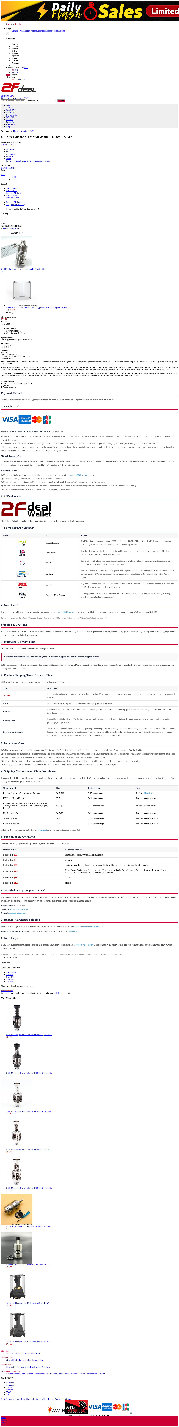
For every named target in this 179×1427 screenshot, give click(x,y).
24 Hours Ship (19, 1399)
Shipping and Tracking (15, 204)
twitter (9, 151)
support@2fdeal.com (78, 475)
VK (7, 1394)
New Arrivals (6, 1399)
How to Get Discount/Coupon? (92, 1374)
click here (59, 993)
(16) (2, 145)
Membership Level (41, 1374)
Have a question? (8, 168)
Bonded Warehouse (55, 1399)
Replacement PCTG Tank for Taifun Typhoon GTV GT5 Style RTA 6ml (36, 307)
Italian (27, 31)
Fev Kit (9, 119)
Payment (9, 1374)
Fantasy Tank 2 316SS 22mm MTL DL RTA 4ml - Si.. (28, 1265)
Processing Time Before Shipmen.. (64, 1374)
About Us (10, 1353)
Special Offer (11, 115)
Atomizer (24, 131)
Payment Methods (13, 193)
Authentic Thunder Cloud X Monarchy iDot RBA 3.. (28, 1303)
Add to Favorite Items (10, 228)
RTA (32, 131)
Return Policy (37, 1360)
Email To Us (11, 191)
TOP (3, 1425)
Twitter (9, 1387)
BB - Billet (10, 117)
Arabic (48, 31)
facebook (10, 149)
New (8, 105)
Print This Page (12, 198)
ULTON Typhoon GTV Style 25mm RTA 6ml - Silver (23, 269)
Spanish (54, 31)
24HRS (9, 108)
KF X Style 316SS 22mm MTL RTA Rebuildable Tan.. (29, 1226)
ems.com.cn (23, 909)
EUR (16, 72)
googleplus (10, 154)
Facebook (10, 1383)
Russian (61, 31)
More (8, 158)
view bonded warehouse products (89, 926)
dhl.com (13, 909)
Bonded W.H (11, 110)
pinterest (9, 156)
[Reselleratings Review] (130, 1413)
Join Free (19, 24)
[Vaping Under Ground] (76, 1413)
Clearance (10, 124)
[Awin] (56, 1413)
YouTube (10, 1392)
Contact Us (19, 1353)
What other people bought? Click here (16, 98)
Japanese (41, 31)
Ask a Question (12, 188)
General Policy (12, 1360)
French (22, 31)
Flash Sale (30, 1399)
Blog (8, 127)
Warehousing (30, 1353)
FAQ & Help (11, 195)
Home (15, 131)
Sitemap (68, 1399)
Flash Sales (11, 112)
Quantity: (5, 213)
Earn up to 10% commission (18, 1367)
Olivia (3, 1422)
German (15, 31)
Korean (34, 31)
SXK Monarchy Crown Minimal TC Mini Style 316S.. (29, 1035)
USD (26, 67)
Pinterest (9, 1390)
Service (4, 1420)
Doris (3, 1417)
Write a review (10, 145)
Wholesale (45, 1367)
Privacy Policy (25, 1360)
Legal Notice (35, 1367)
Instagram (10, 1385)
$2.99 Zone (11, 122)
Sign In (9, 24)
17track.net (148, 793)
